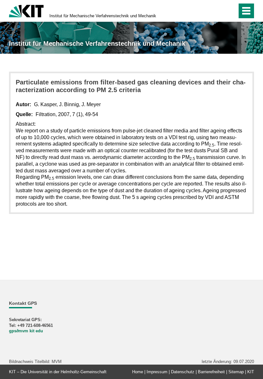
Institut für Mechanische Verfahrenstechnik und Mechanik (102, 15)
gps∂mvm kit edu (26, 330)
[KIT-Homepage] (26, 10)
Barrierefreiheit (211, 371)
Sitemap (236, 371)
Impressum (157, 371)
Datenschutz (182, 371)
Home (137, 371)
